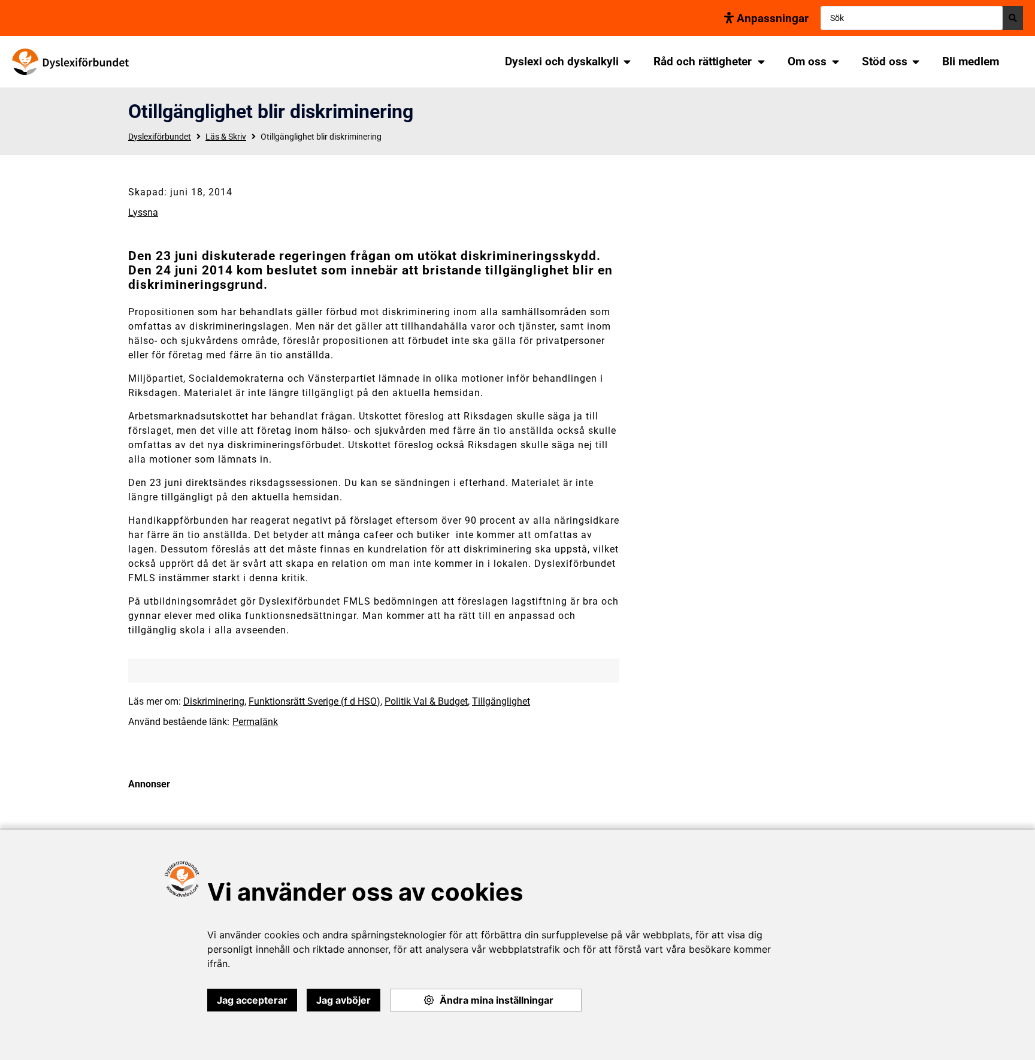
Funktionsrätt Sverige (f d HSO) (314, 701)
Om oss (807, 61)
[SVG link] (70, 62)
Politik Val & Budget (426, 701)
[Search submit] (1013, 18)
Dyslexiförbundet (159, 136)
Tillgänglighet (501, 701)
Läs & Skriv (225, 136)
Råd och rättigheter (702, 61)
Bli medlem (970, 61)
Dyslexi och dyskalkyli (562, 61)
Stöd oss (884, 61)
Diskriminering (213, 701)
